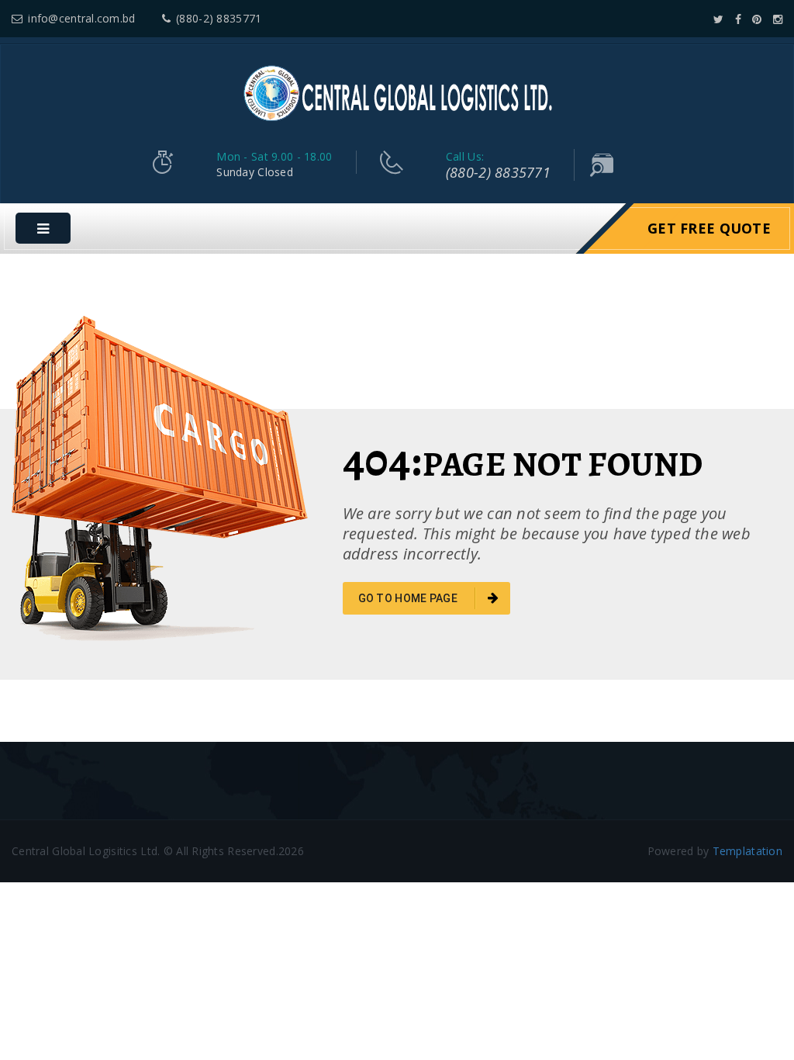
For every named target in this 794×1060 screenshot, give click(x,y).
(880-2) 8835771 (218, 18)
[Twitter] (718, 19)
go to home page (409, 598)
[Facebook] (738, 19)
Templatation (747, 850)
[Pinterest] (756, 19)
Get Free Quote (709, 228)
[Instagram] (777, 19)
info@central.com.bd (81, 18)
